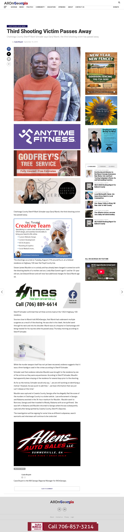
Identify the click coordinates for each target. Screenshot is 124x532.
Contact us (59, 517)
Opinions (61, 7)
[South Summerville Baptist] (47, 447)
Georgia (14, 7)
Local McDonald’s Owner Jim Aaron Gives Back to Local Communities (104, 196)
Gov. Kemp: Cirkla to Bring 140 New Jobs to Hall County (104, 204)
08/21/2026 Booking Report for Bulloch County (105, 186)
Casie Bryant (18, 42)
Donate (116, 7)
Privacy (67, 517)
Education (51, 7)
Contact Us (79, 7)
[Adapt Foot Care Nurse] (101, 159)
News (21, 7)
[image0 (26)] (43, 257)
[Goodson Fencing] (101, 94)
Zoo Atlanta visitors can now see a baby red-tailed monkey (104, 213)
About (70, 7)
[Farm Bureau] (63, 530)
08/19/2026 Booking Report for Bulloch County (105, 223)
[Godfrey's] (47, 175)
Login (72, 517)
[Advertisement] (101, 242)
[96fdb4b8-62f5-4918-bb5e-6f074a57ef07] (101, 124)
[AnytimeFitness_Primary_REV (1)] (47, 148)
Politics (30, 7)
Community (40, 7)
